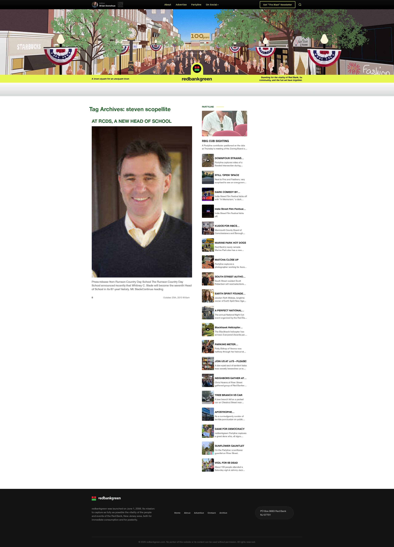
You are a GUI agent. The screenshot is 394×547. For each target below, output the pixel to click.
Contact (212, 512)
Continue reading (152, 289)
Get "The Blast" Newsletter (277, 4)
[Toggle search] (300, 4)
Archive (223, 512)
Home (177, 512)
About (167, 4)
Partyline (196, 4)
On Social (211, 4)
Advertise (181, 4)
